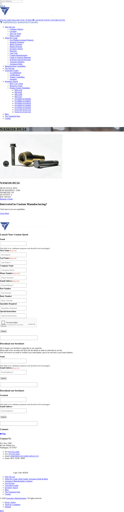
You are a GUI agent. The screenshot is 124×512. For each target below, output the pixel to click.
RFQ (2, 511)
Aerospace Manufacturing (16, 498)
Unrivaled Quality (12, 485)
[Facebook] (3, 434)
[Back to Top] (3, 221)
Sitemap (8, 507)
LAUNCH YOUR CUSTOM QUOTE (50, 20)
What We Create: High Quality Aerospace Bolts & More (26, 479)
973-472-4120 (14, 454)
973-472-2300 (13, 452)
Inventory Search (11, 488)
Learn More (4, 213)
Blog (7, 490)
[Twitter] (1, 434)
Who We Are (10, 477)
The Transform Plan (12, 492)
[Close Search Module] (2, 6)
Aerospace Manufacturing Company (19, 481)
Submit (3, 331)
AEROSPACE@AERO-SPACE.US (24, 456)
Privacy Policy (10, 502)
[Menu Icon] (33, 20)
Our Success (9, 483)
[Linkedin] (5, 434)
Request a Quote (6, 199)
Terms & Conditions (12, 505)
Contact (8, 494)
